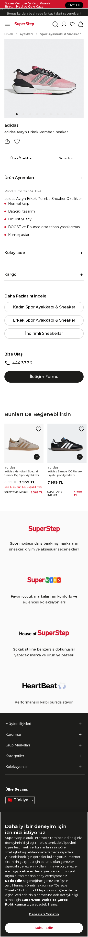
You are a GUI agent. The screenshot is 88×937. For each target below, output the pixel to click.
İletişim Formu (44, 376)
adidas (11, 125)
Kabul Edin (44, 928)
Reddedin (13, 881)
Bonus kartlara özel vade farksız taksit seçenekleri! (44, 12)
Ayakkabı (26, 34)
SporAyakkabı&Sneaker (60, 34)
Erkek (8, 34)
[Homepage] (24, 24)
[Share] (7, 141)
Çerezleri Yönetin (44, 914)
